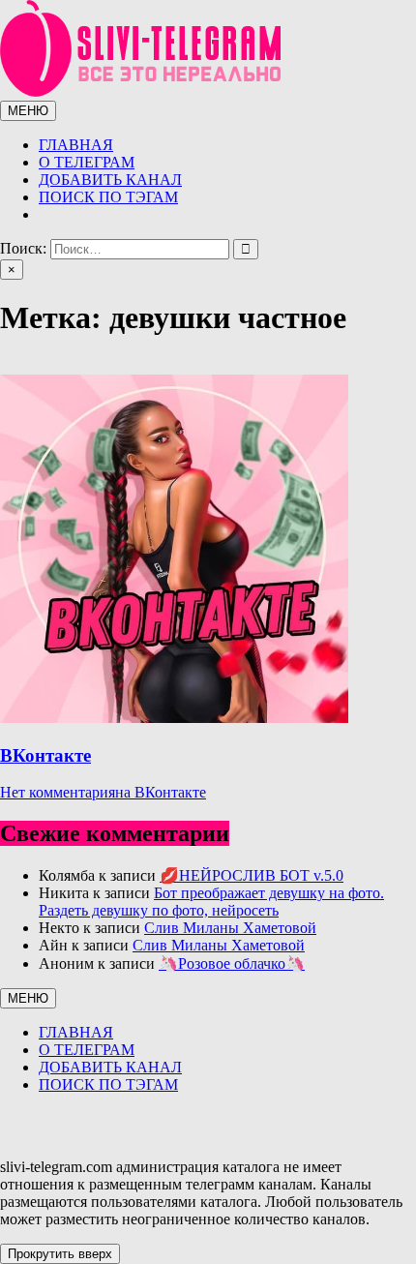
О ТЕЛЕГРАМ (86, 162)
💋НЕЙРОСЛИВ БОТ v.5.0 (251, 875)
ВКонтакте (45, 755)
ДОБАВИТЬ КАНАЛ (110, 179)
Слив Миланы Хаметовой (230, 927)
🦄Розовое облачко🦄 (232, 963)
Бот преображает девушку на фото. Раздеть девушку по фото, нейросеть (211, 901)
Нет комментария (103, 792)
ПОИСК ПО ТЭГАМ (108, 197)
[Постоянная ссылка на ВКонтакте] (174, 717)
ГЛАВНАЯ (76, 144)
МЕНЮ (28, 111)
